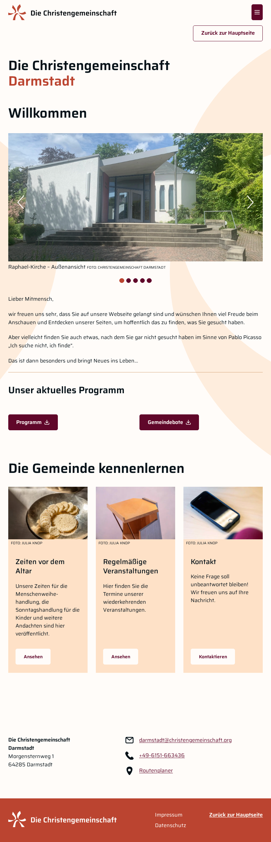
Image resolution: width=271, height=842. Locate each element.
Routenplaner (156, 771)
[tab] (121, 280)
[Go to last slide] (17, 202)
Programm (29, 422)
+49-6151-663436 (162, 755)
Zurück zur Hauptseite (228, 33)
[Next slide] (253, 202)
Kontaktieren (213, 656)
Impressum (168, 815)
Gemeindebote (165, 422)
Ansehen (33, 656)
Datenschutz (170, 825)
